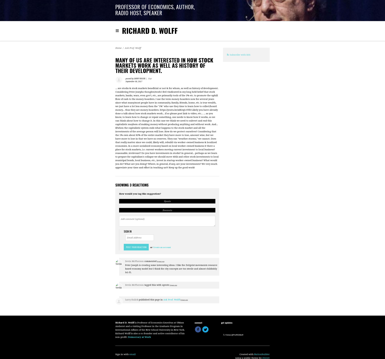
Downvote (167, 210)
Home (118, 48)
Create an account (162, 247)
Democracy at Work (139, 337)
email (132, 354)
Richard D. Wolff (150, 30)
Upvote (167, 201)
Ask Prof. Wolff (133, 48)
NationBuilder (262, 354)
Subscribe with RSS (240, 54)
